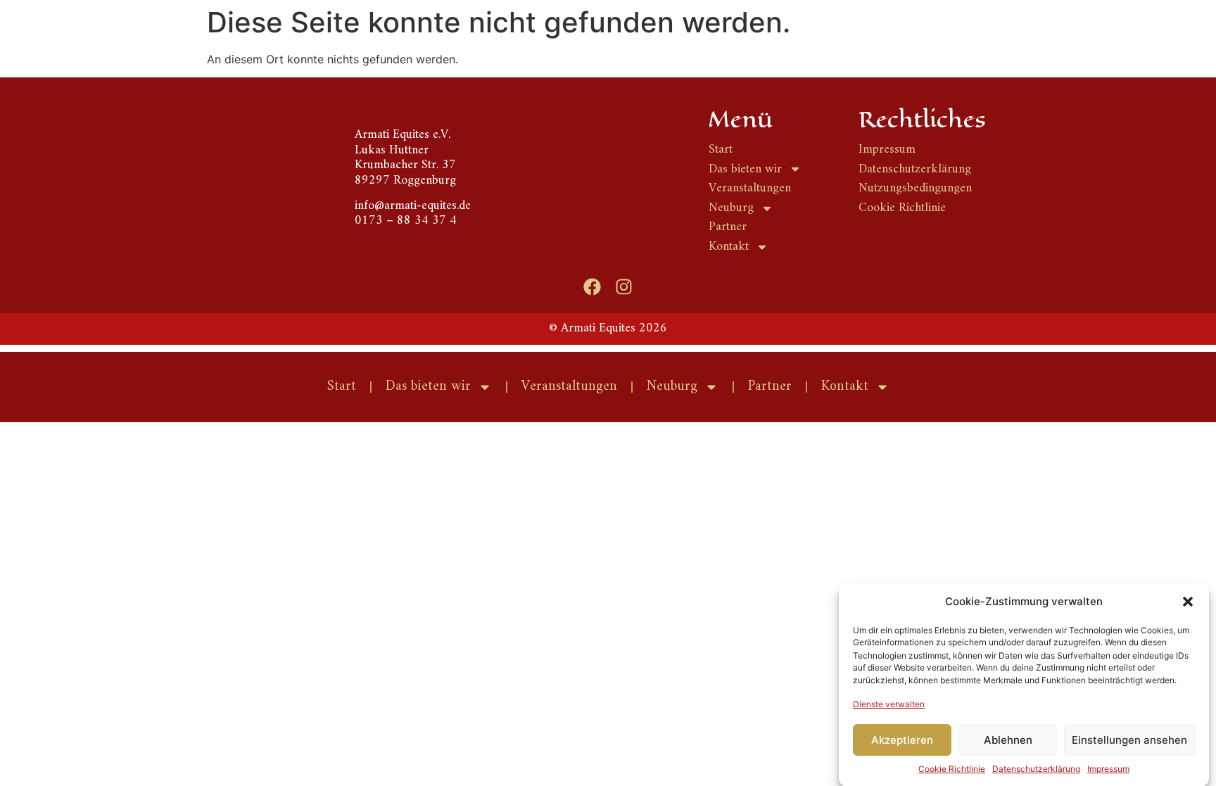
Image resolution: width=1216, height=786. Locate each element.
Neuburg (672, 386)
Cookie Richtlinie (951, 768)
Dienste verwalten (889, 703)
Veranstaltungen (569, 386)
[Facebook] (592, 286)
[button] (1188, 602)
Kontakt (844, 386)
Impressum (1108, 768)
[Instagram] (624, 286)
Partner (770, 386)
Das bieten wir (428, 386)
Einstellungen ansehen (1129, 740)
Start (341, 386)
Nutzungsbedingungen (915, 188)
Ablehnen (1008, 740)
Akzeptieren (902, 740)
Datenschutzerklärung (1036, 768)
